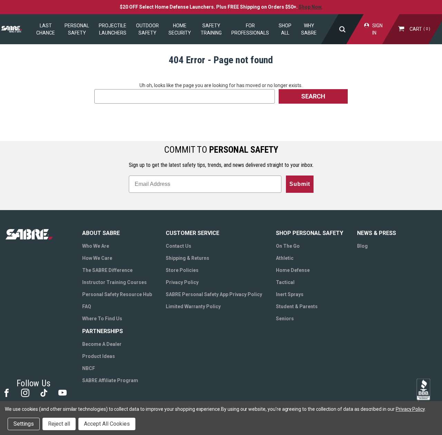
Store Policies (182, 270)
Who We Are (95, 246)
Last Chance (45, 29)
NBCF (88, 368)
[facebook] (6, 392)
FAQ (86, 306)
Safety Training (211, 29)
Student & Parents (297, 306)
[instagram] (24, 392)
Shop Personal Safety (309, 233)
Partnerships (102, 331)
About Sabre (101, 233)
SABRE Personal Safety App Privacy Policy (214, 294)
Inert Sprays (290, 294)
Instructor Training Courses (114, 282)
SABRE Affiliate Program (110, 380)
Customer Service (192, 233)
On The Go (288, 246)
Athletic (285, 258)
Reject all (59, 423)
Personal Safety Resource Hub (117, 294)
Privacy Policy (182, 282)
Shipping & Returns (187, 258)
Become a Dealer (102, 344)
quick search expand (342, 29)
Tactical (285, 282)
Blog (362, 246)
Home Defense (293, 270)
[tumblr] (43, 392)
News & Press (376, 233)
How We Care (97, 258)
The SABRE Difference (107, 270)
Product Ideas (98, 356)
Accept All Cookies (107, 423)
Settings (23, 423)
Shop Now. (311, 7)
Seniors (285, 318)
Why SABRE (309, 29)
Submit (299, 184)
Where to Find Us (102, 318)
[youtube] (62, 392)
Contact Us (178, 246)
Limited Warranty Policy (193, 306)
